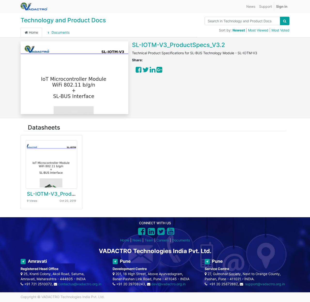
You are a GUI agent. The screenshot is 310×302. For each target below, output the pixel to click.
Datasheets (44, 127)
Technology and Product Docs (63, 20)
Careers (162, 240)
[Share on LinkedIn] (152, 71)
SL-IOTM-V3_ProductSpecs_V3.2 (178, 44)
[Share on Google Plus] (159, 71)
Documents (58, 32)
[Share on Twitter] (145, 71)
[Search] (284, 21)
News (136, 240)
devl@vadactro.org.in (168, 284)
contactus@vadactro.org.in (79, 284)
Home (33, 32)
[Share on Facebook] (138, 71)
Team (149, 240)
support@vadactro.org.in (265, 284)
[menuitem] (250, 6)
